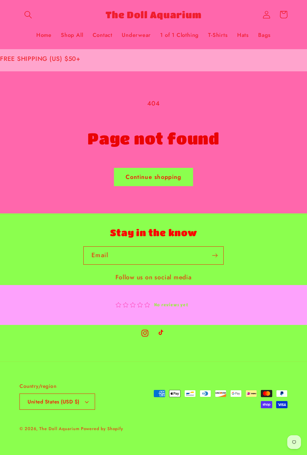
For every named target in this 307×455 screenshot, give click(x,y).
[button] (28, 14)
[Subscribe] (214, 255)
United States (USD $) (53, 401)
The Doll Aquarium (60, 429)
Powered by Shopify (102, 429)
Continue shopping (153, 177)
